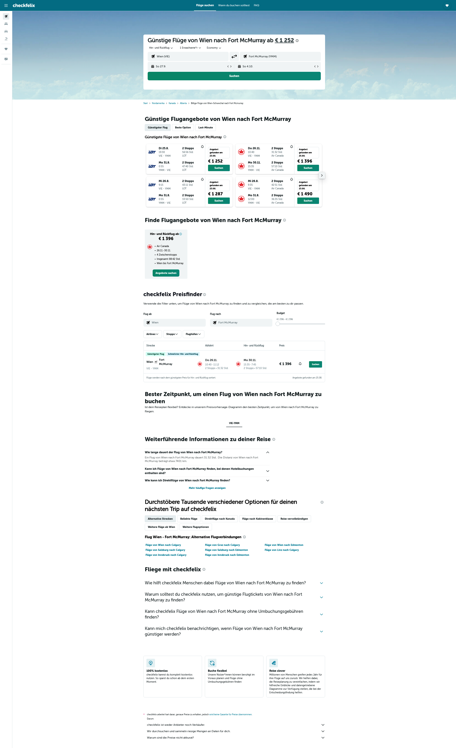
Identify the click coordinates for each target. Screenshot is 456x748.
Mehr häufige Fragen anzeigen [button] (207, 488)
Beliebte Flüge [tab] (188, 518)
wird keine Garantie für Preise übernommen (230, 714)
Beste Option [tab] (183, 127)
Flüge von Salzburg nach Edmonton (226, 550)
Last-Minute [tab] (205, 127)
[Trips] (6, 49)
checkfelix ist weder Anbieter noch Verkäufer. (176, 724)
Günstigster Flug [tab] (158, 127)
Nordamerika (158, 103)
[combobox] (161, 48)
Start (145, 103)
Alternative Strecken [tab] (160, 518)
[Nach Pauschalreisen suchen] (6, 38)
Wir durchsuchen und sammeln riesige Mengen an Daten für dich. (188, 731)
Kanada (172, 103)
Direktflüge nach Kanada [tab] (220, 518)
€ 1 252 (284, 40)
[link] (166, 273)
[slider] (278, 324)
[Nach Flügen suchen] (6, 16)
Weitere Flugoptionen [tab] (196, 527)
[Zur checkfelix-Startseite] (24, 5)
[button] (6, 5)
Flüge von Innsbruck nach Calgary (166, 555)
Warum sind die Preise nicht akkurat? (170, 737)
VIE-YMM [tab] (234, 423)
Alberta (183, 103)
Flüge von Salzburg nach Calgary (165, 550)
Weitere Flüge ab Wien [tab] (161, 527)
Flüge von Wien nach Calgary (163, 545)
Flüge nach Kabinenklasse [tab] (257, 518)
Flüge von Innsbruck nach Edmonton (227, 555)
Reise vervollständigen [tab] (294, 518)
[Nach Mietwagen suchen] (6, 31)
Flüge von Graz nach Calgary (222, 545)
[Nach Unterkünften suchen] (6, 23)
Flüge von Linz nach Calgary (282, 550)
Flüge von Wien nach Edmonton (284, 545)
